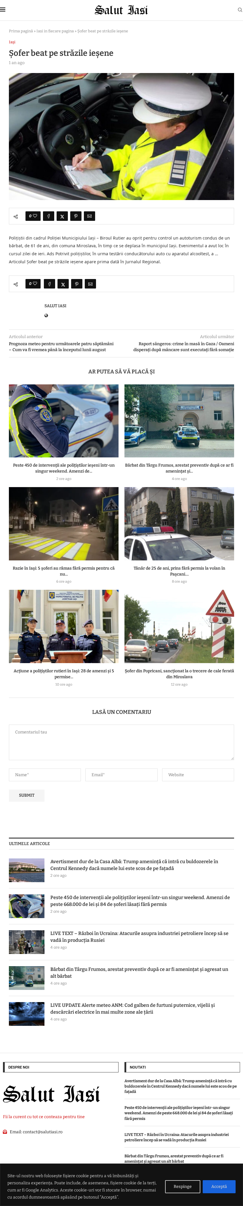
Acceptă (219, 1186)
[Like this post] (35, 216)
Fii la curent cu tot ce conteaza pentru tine (44, 1116)
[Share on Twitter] (62, 216)
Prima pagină (21, 31)
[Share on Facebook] (48, 216)
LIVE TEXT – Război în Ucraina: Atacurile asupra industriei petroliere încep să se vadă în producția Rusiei (139, 937)
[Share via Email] (89, 216)
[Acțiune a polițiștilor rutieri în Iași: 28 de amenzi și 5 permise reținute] (64, 626)
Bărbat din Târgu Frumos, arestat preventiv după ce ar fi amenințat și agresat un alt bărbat (139, 972)
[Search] (240, 10)
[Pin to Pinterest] (75, 216)
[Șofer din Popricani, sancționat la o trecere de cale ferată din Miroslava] (179, 626)
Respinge (183, 1186)
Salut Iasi (55, 305)
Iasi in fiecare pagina (55, 31)
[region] (121, 1185)
